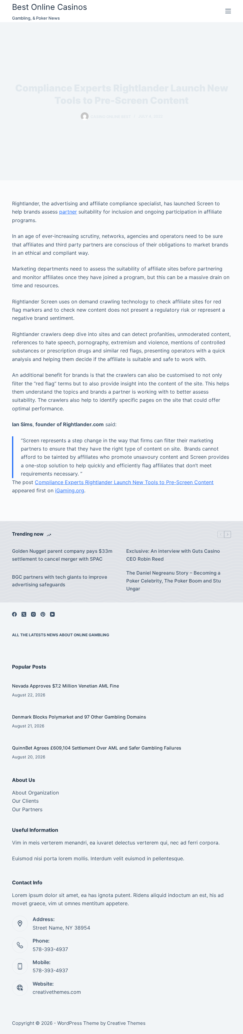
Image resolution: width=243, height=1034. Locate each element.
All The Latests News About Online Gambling (60, 634)
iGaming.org (69, 490)
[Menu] (228, 11)
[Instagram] (33, 614)
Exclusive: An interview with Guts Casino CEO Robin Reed (173, 555)
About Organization (35, 792)
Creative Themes (126, 1023)
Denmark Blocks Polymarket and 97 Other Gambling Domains (79, 716)
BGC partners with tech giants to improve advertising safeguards (59, 581)
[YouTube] (52, 614)
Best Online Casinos (49, 7)
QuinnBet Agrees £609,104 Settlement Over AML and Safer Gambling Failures (96, 748)
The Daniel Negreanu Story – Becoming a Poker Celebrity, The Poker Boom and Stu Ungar (173, 581)
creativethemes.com (57, 992)
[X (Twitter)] (24, 614)
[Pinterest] (42, 614)
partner (68, 212)
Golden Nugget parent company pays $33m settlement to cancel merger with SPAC (62, 555)
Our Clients (25, 801)
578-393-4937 (50, 949)
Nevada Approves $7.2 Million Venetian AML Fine (65, 685)
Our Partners (27, 809)
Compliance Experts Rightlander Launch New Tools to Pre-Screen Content (124, 482)
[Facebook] (14, 614)
